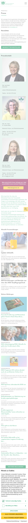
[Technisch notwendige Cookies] (3, 501)
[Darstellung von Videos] (3, 506)
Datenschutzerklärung (12, 494)
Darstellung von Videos (11, 505)
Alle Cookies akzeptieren (14, 517)
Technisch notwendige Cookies (13, 501)
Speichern (14, 511)
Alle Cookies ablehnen (14, 514)
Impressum (4, 496)
